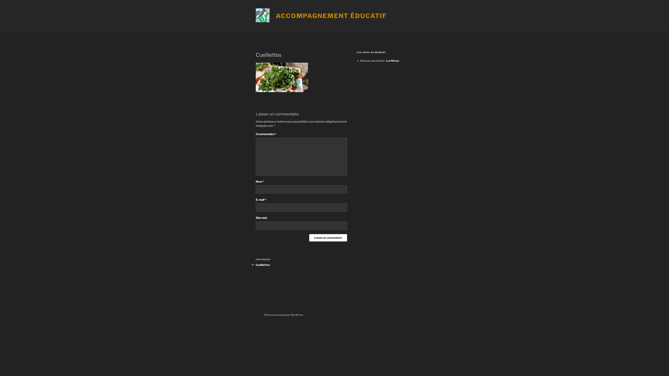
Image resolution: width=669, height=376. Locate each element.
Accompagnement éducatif (331, 16)
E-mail (261, 199)
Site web (261, 218)
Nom (260, 181)
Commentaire (266, 134)
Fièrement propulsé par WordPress (283, 314)
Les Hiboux (392, 60)
